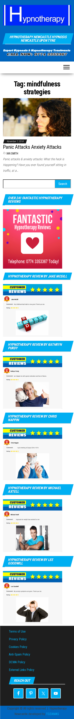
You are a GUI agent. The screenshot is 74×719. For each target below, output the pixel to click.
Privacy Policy (18, 639)
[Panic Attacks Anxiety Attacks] (37, 117)
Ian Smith (12, 153)
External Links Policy (21, 670)
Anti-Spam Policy (19, 654)
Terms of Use (17, 631)
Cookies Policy (18, 647)
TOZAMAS (52, 714)
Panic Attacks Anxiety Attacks (32, 147)
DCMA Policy (17, 662)
